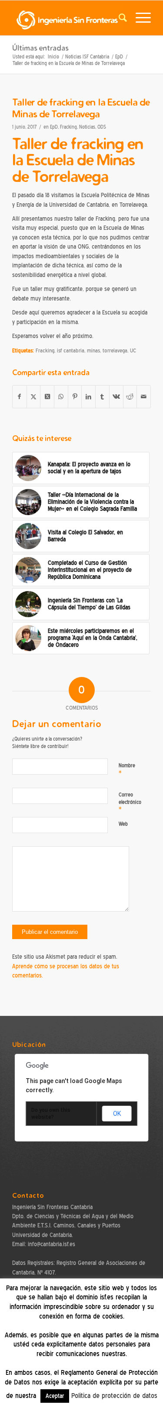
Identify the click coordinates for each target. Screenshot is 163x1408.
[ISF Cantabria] (67, 17)
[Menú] (139, 17)
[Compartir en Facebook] (20, 397)
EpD (54, 127)
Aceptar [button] (55, 1396)
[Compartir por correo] (143, 397)
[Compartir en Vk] (116, 397)
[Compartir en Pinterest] (75, 397)
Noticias (87, 127)
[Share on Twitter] (47, 397)
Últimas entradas (40, 47)
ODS (101, 127)
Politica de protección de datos (114, 1396)
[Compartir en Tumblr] (102, 397)
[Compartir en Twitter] (33, 397)
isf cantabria (70, 351)
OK (117, 1113)
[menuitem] (118, 17)
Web (123, 824)
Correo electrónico (130, 802)
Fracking (68, 127)
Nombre (127, 769)
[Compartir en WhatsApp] (61, 397)
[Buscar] (118, 17)
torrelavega (115, 351)
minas (93, 351)
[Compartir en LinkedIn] (88, 397)
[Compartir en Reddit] (130, 397)
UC (133, 351)
